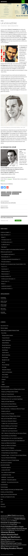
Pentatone (16, 539)
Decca (15, 520)
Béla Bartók (4, 519)
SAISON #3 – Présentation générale (8, 479)
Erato (19, 522)
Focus (2, 20)
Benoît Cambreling (6, 355)
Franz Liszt (14, 524)
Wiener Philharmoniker (13, 546)
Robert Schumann (7, 543)
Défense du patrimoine (5, 251)
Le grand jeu (3, 297)
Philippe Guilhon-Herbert (7, 335)
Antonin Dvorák (4, 517)
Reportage (3, 247)
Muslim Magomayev (17, 192)
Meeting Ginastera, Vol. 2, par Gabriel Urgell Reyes (11, 438)
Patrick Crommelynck (6, 193)
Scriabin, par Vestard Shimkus (7, 492)
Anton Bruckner (20, 515)
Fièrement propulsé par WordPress (7, 554)
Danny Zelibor (5, 374)
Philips (21, 539)
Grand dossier (4, 269)
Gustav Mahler (11, 528)
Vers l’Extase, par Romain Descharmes (9, 406)
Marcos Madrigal (5, 364)
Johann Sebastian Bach (9, 534)
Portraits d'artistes (5, 261)
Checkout (3, 504)
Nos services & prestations (6, 462)
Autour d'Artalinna (5, 234)
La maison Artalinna (5, 276)
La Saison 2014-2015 (5, 470)
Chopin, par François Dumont (7, 394)
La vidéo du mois (4, 244)
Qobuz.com (3, 180)
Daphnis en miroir (4, 207)
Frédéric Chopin (18, 527)
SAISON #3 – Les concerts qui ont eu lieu (9, 482)
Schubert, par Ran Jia (5, 411)
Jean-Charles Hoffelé (13, 25)
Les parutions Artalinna (6, 288)
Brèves (2, 237)
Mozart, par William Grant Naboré (8, 443)
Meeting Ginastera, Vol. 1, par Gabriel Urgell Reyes (11, 399)
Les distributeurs (4, 484)
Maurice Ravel (6, 539)
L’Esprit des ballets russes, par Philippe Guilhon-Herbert (13, 389)
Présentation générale (6, 467)
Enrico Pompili (5, 377)
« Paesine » (3, 379)
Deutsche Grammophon (9, 523)
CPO (12, 520)
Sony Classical (13, 544)
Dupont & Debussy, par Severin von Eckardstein (11, 450)
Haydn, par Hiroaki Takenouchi (7, 401)
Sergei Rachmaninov (5, 544)
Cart (2, 501)
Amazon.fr (10, 179)
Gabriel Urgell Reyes (6, 340)
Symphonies (24, 544)
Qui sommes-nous (4, 325)
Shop (2, 499)
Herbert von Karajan (4, 530)
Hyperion (10, 530)
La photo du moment (5, 286)
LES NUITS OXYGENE (5, 465)
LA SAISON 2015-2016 (6, 474)
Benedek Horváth (5, 359)
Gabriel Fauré (3, 528)
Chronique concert (5, 239)
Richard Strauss (5, 541)
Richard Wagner (12, 541)
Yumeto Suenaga (4, 487)
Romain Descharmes (6, 345)
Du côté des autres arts (6, 242)
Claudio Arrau (8, 520)
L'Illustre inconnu (5, 271)
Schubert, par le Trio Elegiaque (7, 447)
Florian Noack (5, 357)
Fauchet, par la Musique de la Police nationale (11, 396)
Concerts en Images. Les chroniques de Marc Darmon (12, 249)
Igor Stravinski (16, 530)
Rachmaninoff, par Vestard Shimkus (8, 403)
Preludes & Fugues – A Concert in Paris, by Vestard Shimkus (14, 455)
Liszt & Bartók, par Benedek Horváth (9, 428)
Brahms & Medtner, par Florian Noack (9, 425)
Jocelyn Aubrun (5, 352)
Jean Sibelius (22, 530)
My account (3, 506)
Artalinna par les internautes (7, 278)
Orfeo (12, 539)
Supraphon (19, 544)
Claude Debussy (19, 519)
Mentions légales (4, 328)
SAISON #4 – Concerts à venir (7, 477)
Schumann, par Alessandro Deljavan (9, 421)
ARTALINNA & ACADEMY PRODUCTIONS (10, 330)
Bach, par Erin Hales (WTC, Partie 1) (8, 418)
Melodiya (9, 192)
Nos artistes (3, 333)
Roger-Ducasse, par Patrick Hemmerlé (9, 494)
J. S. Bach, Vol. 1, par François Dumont (9, 423)
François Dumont (5, 337)
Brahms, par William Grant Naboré (8, 445)
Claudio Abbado (3, 520)
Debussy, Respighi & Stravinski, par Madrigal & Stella (12, 489)
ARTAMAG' (4, 1)
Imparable (3, 312)
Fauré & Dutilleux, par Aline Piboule (9, 435)
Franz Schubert (6, 526)
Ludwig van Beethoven (10, 537)
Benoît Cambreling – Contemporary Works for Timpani (13, 408)
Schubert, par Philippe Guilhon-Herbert (9, 391)
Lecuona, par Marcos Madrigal (7, 413)
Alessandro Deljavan (6, 369)
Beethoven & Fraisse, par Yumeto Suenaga (10, 460)
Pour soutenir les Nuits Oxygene (8, 472)
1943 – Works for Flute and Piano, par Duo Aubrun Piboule (13, 433)
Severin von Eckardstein (7, 372)
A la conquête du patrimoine (7, 254)
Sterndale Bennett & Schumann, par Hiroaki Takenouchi (13, 440)
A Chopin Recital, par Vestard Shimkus (9, 452)
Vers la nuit (3, 308)
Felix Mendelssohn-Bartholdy (5, 524)
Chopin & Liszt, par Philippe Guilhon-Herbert (10, 416)
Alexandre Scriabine (4, 515)
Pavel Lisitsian (15, 193)
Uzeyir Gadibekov (5, 195)
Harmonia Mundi (21, 528)
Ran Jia (3, 362)
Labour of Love (4, 301)
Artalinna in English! (5, 232)
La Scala (3, 192)
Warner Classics (5, 546)
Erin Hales (4, 367)
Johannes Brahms (8, 532)
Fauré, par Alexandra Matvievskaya (8, 457)
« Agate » (3, 384)
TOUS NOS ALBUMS (5, 386)
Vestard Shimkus (5, 342)
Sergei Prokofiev (17, 543)
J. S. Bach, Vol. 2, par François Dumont (9, 430)
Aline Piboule (5, 350)
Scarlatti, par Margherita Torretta (8, 496)
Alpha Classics (11, 515)
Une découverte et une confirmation (8, 202)
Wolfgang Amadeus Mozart (12, 548)
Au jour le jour (4, 281)
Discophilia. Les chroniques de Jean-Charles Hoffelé (12, 264)
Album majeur (4, 304)
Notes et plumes (4, 273)
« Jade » (2, 381)
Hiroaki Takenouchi (6, 347)
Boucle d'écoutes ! (5, 256)
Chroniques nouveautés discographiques (9, 259)
